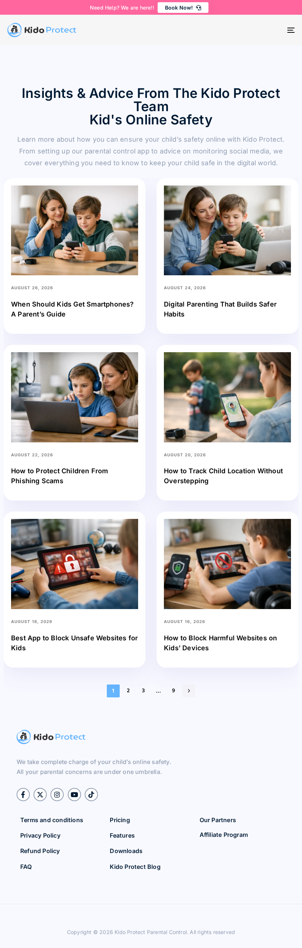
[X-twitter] (40, 794)
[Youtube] (74, 794)
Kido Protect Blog (135, 866)
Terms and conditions (51, 820)
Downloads (126, 851)
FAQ (26, 866)
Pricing (120, 820)
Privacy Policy (40, 835)
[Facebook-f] (23, 794)
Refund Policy (40, 851)
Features (122, 835)
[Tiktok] (91, 794)
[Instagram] (57, 794)
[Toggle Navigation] (247, 30)
